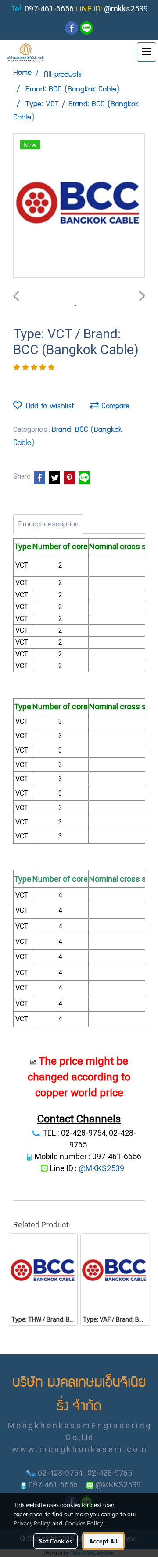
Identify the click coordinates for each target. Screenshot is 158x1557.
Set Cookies (55, 1541)
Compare (114, 406)
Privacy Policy (32, 1523)
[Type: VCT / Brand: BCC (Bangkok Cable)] (79, 206)
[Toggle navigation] (146, 52)
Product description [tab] (48, 524)
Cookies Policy (84, 1523)
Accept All (103, 1541)
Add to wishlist (48, 406)
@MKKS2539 (101, 1168)
